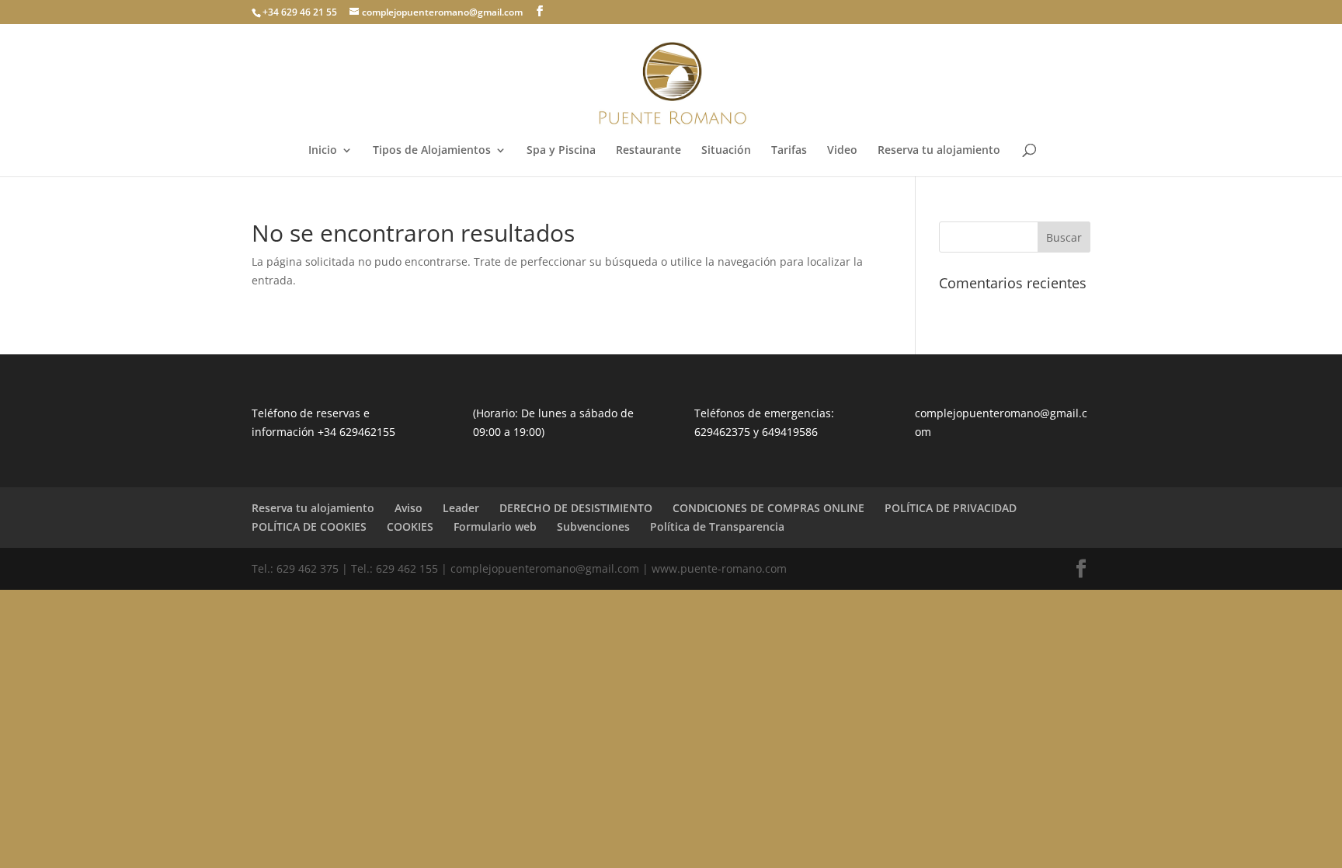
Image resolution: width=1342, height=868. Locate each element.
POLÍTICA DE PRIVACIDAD (951, 507)
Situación (726, 151)
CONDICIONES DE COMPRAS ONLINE (768, 507)
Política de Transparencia (717, 526)
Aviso (408, 507)
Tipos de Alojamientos (432, 151)
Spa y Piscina (561, 151)
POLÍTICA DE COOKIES (309, 526)
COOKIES (410, 526)
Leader (461, 507)
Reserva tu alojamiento (939, 151)
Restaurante (648, 151)
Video (842, 151)
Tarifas (789, 151)
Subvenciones (593, 526)
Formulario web (495, 526)
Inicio (322, 151)
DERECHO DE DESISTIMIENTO (575, 507)
